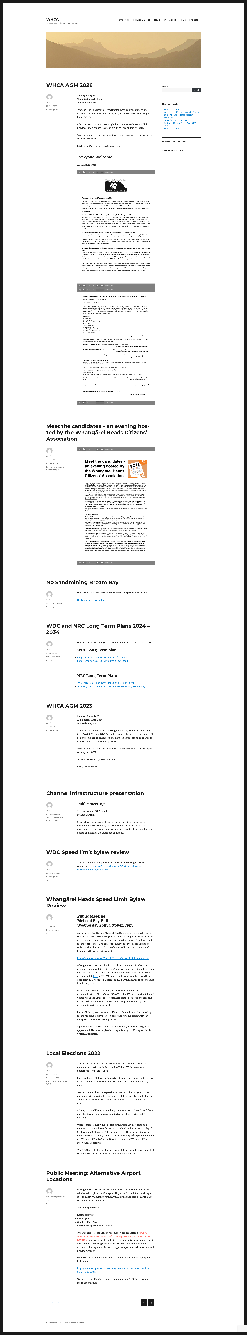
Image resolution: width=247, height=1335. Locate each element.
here (95, 976)
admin (49, 102)
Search (165, 86)
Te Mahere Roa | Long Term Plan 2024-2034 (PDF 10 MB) (106, 683)
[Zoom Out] (98, 172)
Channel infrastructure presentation (95, 793)
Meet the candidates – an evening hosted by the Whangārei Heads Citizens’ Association (97, 432)
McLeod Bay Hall (142, 20)
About (172, 20)
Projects (193, 20)
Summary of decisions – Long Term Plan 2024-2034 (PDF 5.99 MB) (111, 686)
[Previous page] (80, 172)
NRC (48, 660)
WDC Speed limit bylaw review (87, 852)
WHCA (52, 19)
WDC (60, 470)
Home (182, 20)
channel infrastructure (55, 818)
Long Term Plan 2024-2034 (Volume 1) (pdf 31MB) (102, 657)
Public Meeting (52, 820)
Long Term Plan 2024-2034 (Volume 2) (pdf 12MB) (102, 661)
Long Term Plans (53, 657)
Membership (123, 20)
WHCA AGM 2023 (69, 706)
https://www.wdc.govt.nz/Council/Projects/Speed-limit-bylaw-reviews (113, 958)
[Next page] (84, 172)
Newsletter (160, 20)
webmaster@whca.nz (55, 1197)
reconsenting (52, 470)
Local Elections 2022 (73, 1053)
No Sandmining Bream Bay (82, 582)
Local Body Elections (55, 467)
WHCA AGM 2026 (69, 85)
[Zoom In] (102, 172)
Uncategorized (52, 110)
